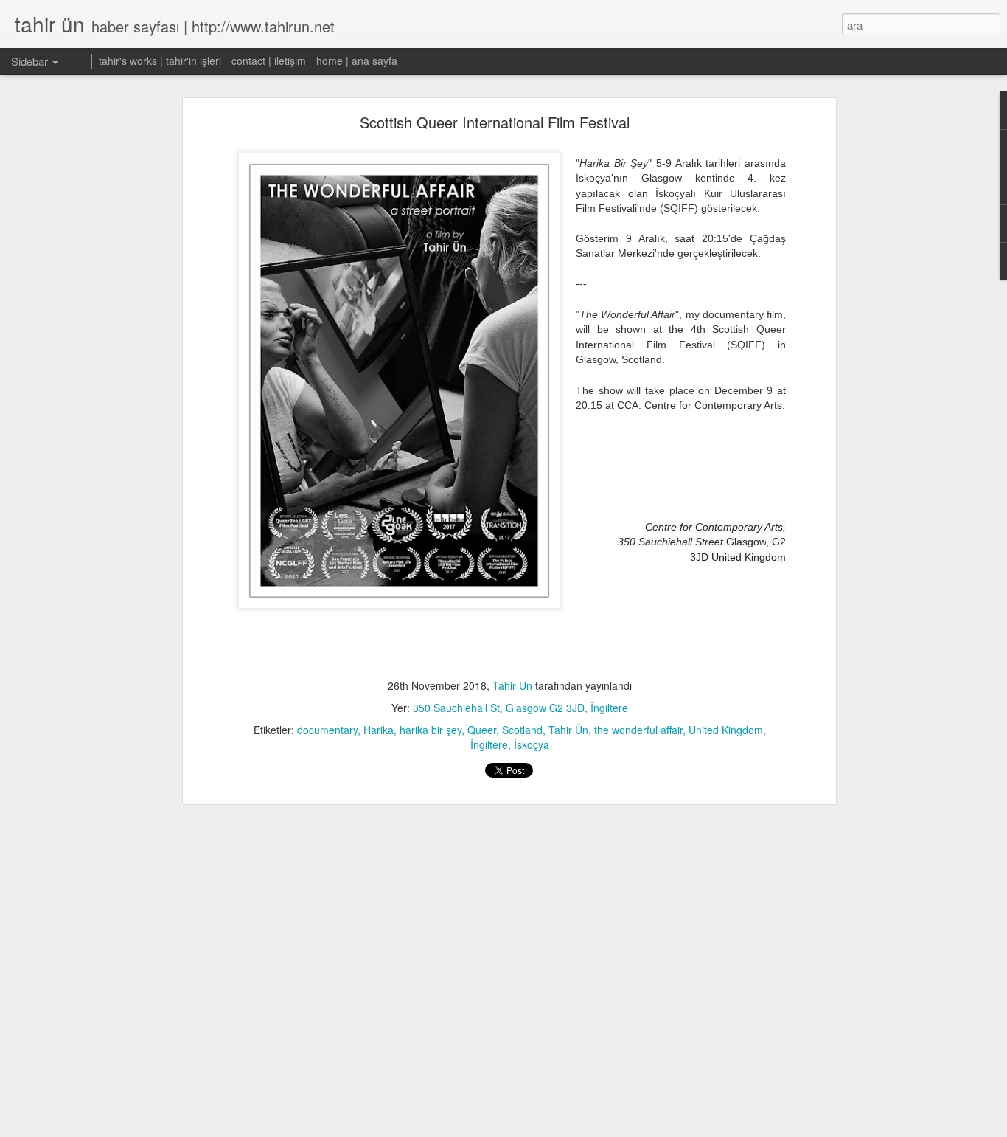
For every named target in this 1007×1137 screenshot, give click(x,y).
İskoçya (531, 744)
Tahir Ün (568, 729)
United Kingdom (726, 729)
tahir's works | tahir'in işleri (160, 60)
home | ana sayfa (356, 60)
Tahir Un (512, 685)
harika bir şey (430, 729)
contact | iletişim (268, 60)
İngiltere (489, 744)
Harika (378, 729)
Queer (481, 729)
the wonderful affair (638, 729)
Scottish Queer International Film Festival (495, 122)
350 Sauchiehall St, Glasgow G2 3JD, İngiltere (520, 707)
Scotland (522, 729)
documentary (327, 729)
